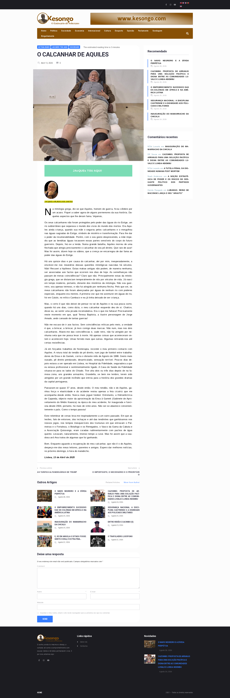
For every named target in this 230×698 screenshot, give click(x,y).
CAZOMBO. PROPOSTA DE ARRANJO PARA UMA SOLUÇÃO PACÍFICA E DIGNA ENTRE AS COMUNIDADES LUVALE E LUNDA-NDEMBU (170, 75)
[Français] (186, 3)
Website (40, 602)
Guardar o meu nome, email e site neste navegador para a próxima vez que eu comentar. (75, 613)
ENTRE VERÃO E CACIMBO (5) (121, 522)
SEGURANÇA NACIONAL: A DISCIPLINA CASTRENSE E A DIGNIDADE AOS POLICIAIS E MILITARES (124, 510)
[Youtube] (175, 5)
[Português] (188, 3)
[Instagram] (170, 5)
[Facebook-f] (166, 5)
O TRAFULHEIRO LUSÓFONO (120, 536)
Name (61, 592)
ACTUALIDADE (44, 47)
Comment (41, 566)
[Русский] (181, 6)
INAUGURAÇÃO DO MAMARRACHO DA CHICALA (170, 115)
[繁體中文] (181, 3)
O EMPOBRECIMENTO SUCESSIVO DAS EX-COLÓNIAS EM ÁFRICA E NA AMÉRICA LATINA (70, 510)
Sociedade (74, 47)
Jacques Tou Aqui (59, 47)
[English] (183, 3)
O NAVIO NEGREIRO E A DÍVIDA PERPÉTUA (170, 62)
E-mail (115, 592)
